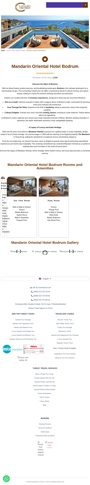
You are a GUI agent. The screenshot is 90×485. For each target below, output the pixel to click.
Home (3, 50)
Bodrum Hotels (20, 50)
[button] (41, 186)
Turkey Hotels (10, 50)
